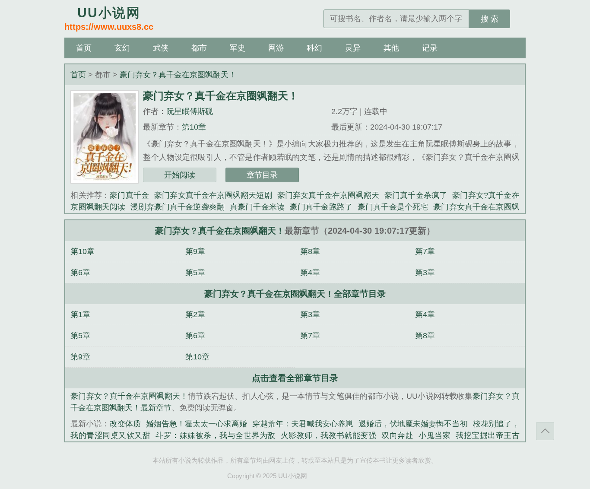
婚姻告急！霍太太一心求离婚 (196, 423)
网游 (276, 48)
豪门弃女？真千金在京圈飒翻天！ (178, 74)
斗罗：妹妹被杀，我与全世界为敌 (215, 435)
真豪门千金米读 (257, 207)
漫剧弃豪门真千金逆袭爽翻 (177, 207)
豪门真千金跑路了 (321, 207)
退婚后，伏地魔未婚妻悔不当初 (412, 423)
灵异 (353, 48)
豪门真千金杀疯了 (415, 195)
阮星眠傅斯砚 (189, 111)
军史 (237, 48)
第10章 (194, 127)
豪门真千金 (129, 195)
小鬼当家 (434, 435)
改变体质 (125, 423)
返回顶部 (545, 431)
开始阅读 (179, 175)
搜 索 (489, 19)
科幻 (314, 48)
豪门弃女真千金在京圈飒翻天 (328, 195)
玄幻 (122, 48)
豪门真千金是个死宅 (393, 207)
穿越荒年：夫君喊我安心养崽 (302, 423)
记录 (430, 48)
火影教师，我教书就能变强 (329, 435)
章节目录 (262, 175)
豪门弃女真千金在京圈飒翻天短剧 (213, 195)
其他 (391, 48)
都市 (199, 48)
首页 (84, 48)
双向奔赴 (397, 435)
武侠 (160, 48)
